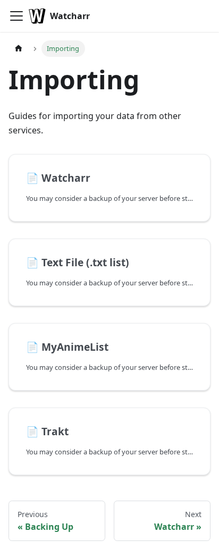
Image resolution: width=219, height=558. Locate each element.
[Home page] (19, 48)
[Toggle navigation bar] (16, 16)
